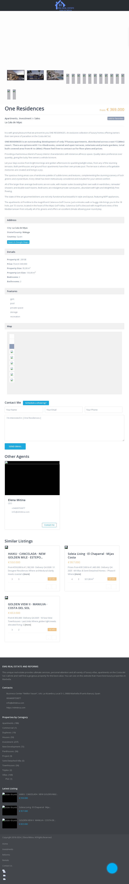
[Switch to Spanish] (30, 879)
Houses (6, 737)
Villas (4, 774)
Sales (37, 118)
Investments (7, 849)
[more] (26, 574)
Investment (25, 118)
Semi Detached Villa (11, 760)
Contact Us (7, 865)
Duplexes (6, 732)
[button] (5, 58)
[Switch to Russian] (30, 872)
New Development (11, 746)
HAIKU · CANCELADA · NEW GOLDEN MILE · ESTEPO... (26, 555)
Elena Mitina (16, 500)
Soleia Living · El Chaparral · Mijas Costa (91, 555)
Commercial (8, 727)
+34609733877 (18, 508)
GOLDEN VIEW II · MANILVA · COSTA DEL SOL (27, 606)
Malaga (26, 232)
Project (5, 756)
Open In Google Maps (18, 242)
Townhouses (8, 765)
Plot (7, 778)
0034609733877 (13, 698)
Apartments (11, 118)
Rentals (5, 860)
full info (52, 579)
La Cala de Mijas (13, 122)
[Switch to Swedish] (30, 875)
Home (5, 843)
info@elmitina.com (20, 511)
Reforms (6, 854)
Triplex (5, 770)
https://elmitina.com (15, 707)
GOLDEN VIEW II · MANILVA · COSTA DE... (37, 820)
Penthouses (8, 751)
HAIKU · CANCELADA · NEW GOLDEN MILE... (38, 794)
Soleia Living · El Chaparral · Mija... (35, 807)
